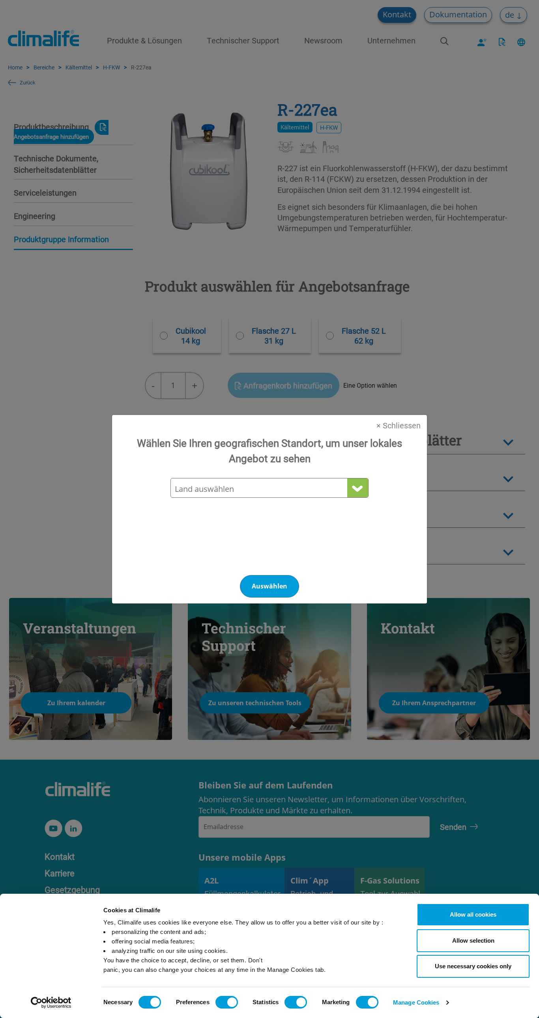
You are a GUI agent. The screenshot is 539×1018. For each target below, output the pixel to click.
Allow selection (473, 940)
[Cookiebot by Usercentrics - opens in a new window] (51, 1003)
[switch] (226, 1002)
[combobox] (269, 489)
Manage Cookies (416, 1002)
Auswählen (269, 586)
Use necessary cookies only (473, 966)
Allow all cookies (473, 914)
